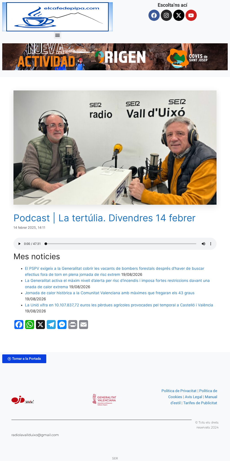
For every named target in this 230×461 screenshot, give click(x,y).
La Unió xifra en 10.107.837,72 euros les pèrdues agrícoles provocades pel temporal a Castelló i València (119, 305)
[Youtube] (191, 15)
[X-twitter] (178, 15)
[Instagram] (166, 15)
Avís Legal (193, 397)
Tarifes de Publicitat (200, 403)
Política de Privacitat (179, 391)
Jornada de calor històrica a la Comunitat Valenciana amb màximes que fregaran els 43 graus (110, 293)
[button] (57, 35)
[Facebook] (154, 15)
